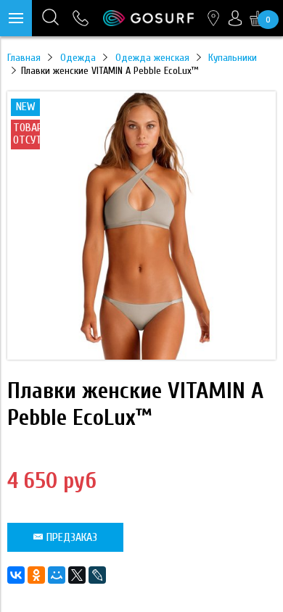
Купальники (232, 57)
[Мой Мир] (56, 575)
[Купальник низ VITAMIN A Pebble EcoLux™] (141, 356)
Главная (24, 57)
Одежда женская (152, 57)
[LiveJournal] (97, 575)
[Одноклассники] (36, 575)
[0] (258, 18)
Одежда (78, 57)
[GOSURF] (148, 18)
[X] (77, 575)
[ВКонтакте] (16, 575)
